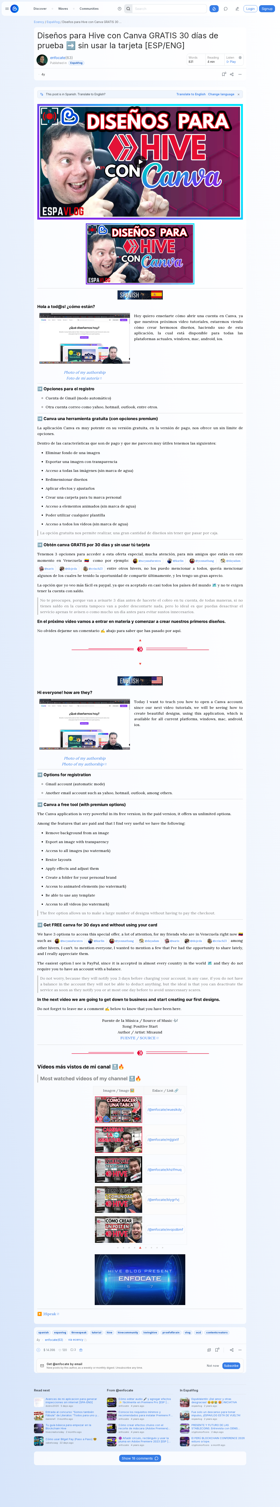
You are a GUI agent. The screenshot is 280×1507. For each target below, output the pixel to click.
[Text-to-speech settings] (240, 57)
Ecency (39, 22)
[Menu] (240, 74)
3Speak (49, 1313)
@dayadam (233, 561)
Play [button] (233, 61)
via (75, 1339)
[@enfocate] (42, 60)
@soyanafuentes (150, 561)
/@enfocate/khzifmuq (165, 1169)
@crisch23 (96, 568)
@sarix (49, 568)
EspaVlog (53, 22)
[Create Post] (237, 8)
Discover (40, 8)
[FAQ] (119, 8)
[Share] (231, 74)
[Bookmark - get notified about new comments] (223, 74)
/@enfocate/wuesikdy (165, 1109)
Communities (89, 8)
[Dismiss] (238, 94)
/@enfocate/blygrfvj (163, 1200)
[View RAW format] (209, 1350)
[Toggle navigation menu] (7, 8)
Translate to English (191, 94)
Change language (221, 94)
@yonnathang (204, 561)
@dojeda (71, 568)
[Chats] (225, 8)
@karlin (178, 561)
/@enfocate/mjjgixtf (163, 1139)
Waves (63, 8)
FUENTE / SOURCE (137, 1038)
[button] (38, 1350)
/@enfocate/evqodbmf (165, 1229)
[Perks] (214, 8)
